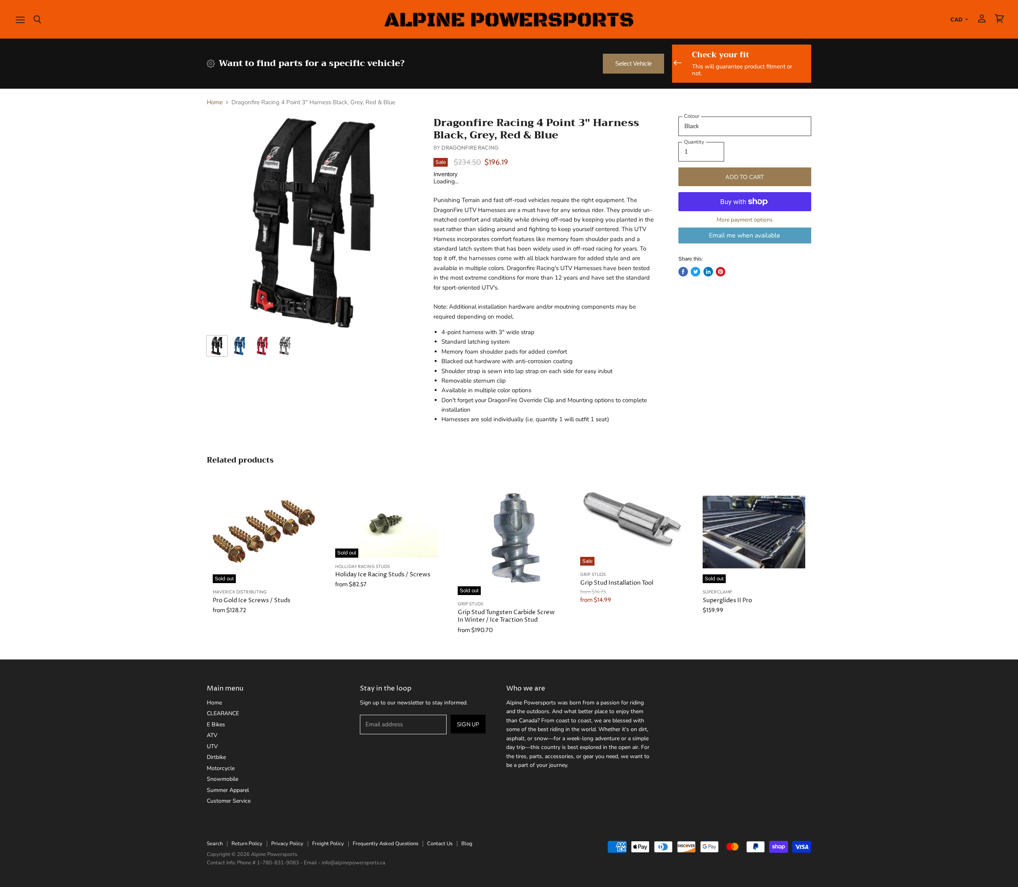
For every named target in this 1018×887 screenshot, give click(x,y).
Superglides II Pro (727, 600)
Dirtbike (216, 757)
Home (215, 102)
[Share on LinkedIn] (708, 271)
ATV (212, 735)
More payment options (745, 220)
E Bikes (216, 724)
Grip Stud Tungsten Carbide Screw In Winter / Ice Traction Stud (506, 616)
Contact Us (440, 843)
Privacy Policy (287, 843)
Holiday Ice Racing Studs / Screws (382, 574)
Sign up (468, 724)
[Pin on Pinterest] (720, 271)
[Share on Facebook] (683, 271)
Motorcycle (221, 768)
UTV (212, 746)
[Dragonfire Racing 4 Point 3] (312, 222)
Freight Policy (328, 843)
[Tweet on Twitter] (695, 271)
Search (215, 843)
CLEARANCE (223, 713)
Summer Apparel (228, 790)
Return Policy (246, 843)
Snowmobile (222, 779)
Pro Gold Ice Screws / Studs (251, 600)
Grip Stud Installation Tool (616, 583)
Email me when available (744, 235)
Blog (466, 843)
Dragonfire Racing (469, 147)
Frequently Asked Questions (385, 843)
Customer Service (229, 801)
